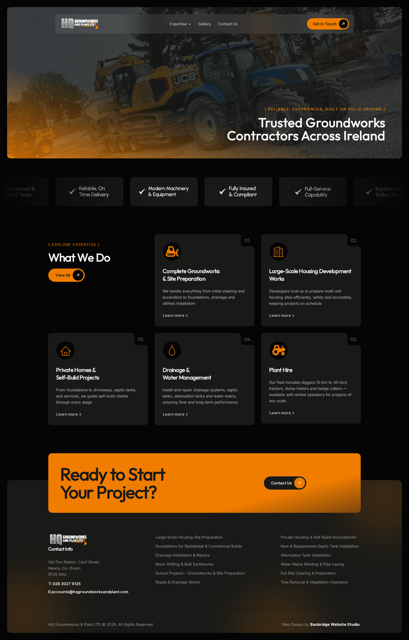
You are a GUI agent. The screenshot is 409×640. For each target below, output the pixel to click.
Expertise (178, 24)
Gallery (204, 24)
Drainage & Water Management (187, 373)
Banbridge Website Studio (335, 624)
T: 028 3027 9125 (64, 583)
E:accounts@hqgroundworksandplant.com (88, 591)
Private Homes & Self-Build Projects (77, 373)
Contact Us (227, 24)
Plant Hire (280, 369)
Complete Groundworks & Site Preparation (191, 274)
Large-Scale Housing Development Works (310, 274)
